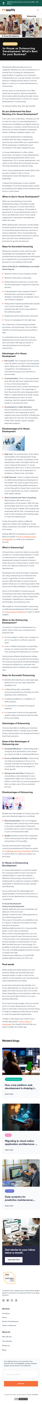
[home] (8, 10)
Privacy (29, 1394)
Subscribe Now (14, 1260)
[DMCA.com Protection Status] (21, 1399)
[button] (38, 10)
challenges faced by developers (18, 851)
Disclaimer (35, 1394)
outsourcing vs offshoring (15, 612)
